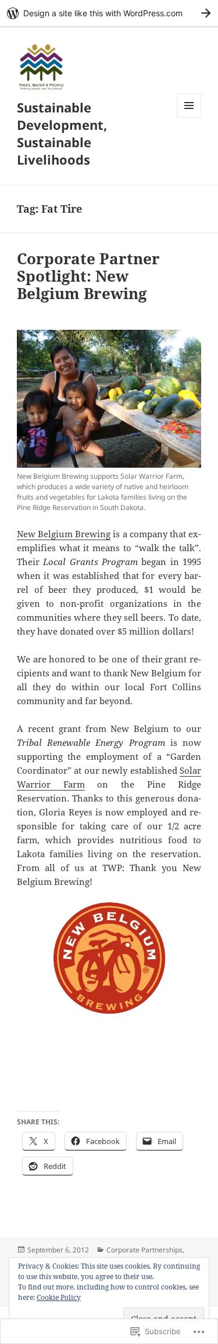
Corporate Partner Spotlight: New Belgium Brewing (88, 276)
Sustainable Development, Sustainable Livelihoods (62, 133)
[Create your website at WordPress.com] (109, 13)
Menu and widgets (189, 117)
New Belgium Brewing (63, 534)
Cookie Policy (59, 1297)
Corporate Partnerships (144, 1250)
